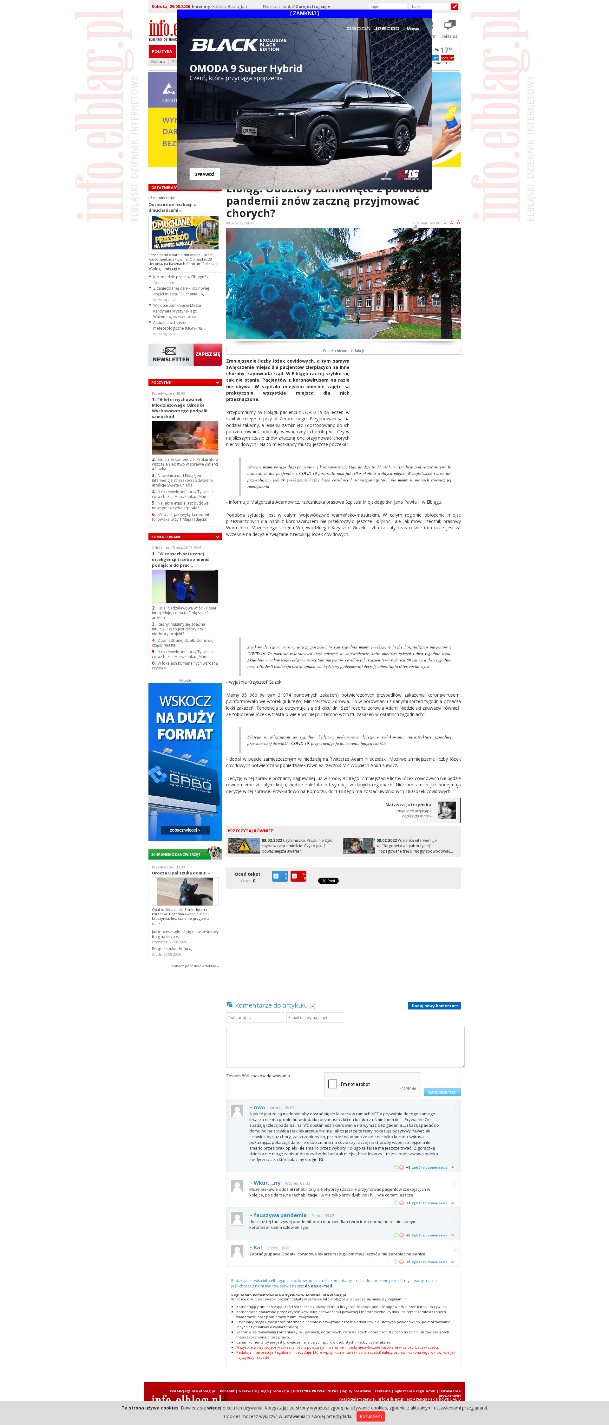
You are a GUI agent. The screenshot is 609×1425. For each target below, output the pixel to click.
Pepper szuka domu (171, 948)
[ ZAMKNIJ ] (304, 13)
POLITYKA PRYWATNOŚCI (315, 1391)
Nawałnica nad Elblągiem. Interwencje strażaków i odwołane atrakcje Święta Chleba (182, 480)
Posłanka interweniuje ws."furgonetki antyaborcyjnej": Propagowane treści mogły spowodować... (415, 846)
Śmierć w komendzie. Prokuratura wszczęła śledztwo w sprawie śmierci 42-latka (185, 464)
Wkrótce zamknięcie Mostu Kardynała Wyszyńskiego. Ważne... (177, 311)
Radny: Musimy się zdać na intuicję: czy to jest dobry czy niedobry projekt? (178, 629)
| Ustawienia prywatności (448, 1393)
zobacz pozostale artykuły (194, 966)
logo (265, 1391)
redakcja (280, 1391)
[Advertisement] (407, 402)
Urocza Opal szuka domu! (181, 873)
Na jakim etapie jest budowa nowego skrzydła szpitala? (180, 505)
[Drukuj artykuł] (415, 229)
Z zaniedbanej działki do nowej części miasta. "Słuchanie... (181, 291)
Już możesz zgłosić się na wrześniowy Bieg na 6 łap (185, 934)
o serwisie (248, 1391)
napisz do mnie (416, 816)
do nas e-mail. (319, 1286)
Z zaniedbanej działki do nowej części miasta (182, 643)
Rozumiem (371, 1416)
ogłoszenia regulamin (415, 1391)
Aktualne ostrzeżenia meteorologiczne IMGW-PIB (179, 325)
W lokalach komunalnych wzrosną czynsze (185, 666)
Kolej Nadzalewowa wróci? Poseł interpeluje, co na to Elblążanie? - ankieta (184, 612)
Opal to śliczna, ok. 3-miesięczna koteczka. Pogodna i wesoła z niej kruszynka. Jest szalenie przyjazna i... (180, 916)
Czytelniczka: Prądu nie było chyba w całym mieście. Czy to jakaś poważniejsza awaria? (297, 846)
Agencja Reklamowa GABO (437, 1399)
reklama (383, 1391)
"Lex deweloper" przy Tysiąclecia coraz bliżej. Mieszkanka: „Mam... (184, 494)
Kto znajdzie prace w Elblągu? (181, 277)
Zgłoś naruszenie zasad (430, 1167)
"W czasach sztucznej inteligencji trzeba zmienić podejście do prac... (180, 559)
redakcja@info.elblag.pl (192, 1391)
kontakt (227, 1391)
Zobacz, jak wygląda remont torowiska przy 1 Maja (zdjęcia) (180, 517)
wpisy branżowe (356, 1391)
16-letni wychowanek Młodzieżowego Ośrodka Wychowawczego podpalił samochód (179, 407)
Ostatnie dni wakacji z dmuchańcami (172, 207)
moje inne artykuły (413, 811)
